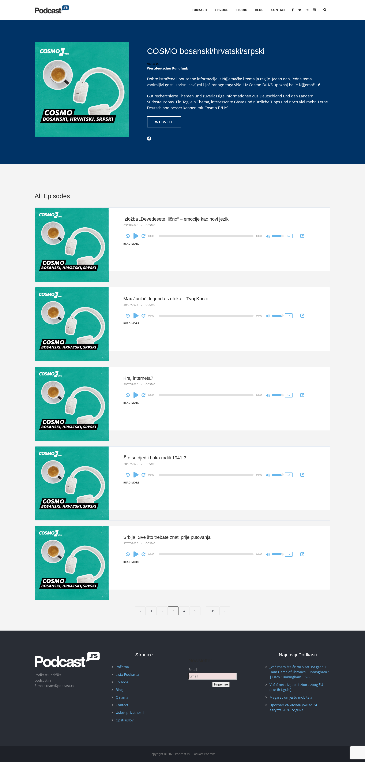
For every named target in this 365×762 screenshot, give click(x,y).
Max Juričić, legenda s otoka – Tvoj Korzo (165, 298)
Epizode (221, 10)
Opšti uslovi (125, 720)
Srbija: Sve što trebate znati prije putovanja (167, 537)
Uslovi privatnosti (130, 712)
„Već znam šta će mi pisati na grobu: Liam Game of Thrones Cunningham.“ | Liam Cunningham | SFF (299, 672)
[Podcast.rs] (52, 9)
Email (192, 669)
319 (212, 611)
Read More (131, 244)
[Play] (136, 236)
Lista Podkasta (127, 674)
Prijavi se (221, 684)
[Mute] (268, 237)
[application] (206, 236)
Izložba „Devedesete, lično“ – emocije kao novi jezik (176, 219)
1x (288, 236)
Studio (242, 10)
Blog (259, 10)
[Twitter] (300, 10)
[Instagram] (307, 10)
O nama (122, 697)
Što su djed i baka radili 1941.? (154, 457)
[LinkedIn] (314, 10)
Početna (122, 667)
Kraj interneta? (138, 378)
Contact (278, 10)
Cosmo (150, 225)
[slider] (278, 239)
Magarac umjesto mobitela (291, 697)
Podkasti (199, 10)
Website (164, 121)
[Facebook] (292, 10)
